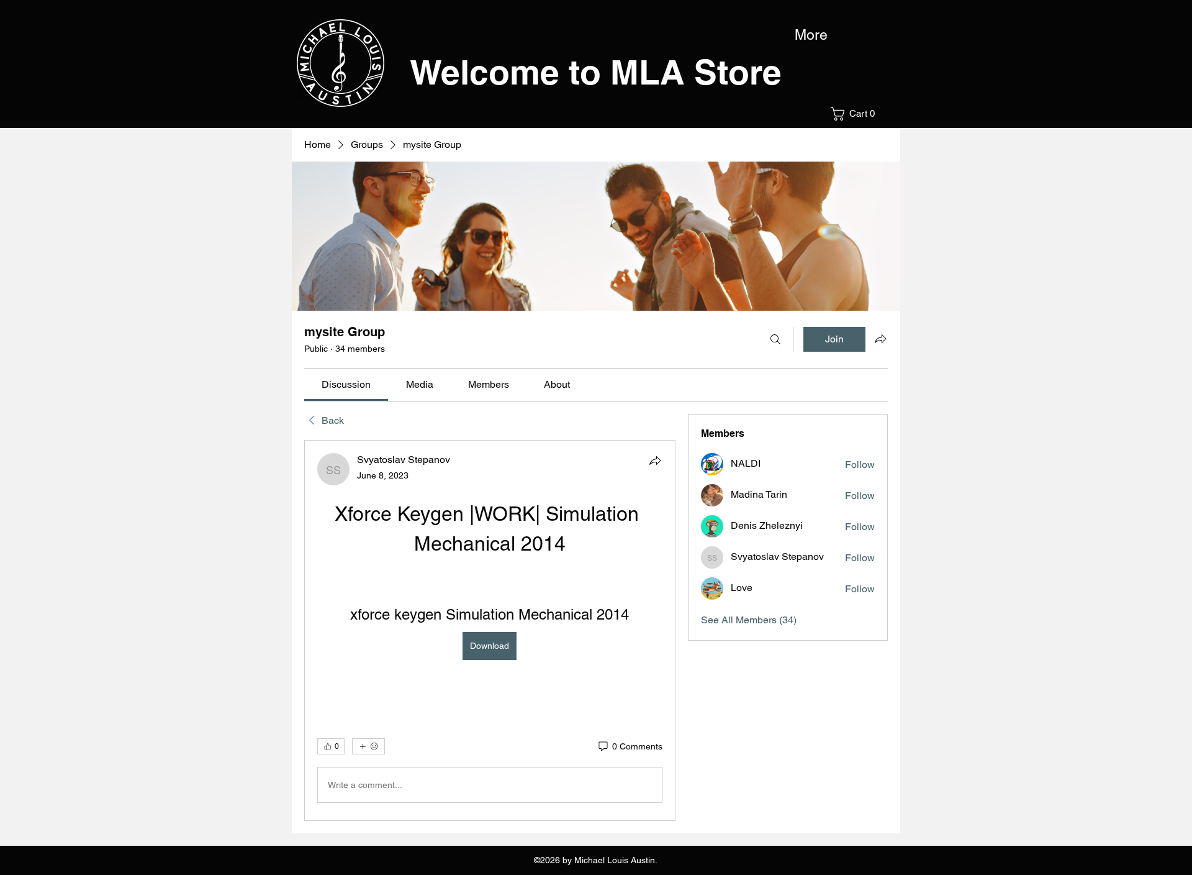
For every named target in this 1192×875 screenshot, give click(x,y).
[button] (857, 114)
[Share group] (880, 338)
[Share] (655, 460)
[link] (346, 384)
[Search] (775, 339)
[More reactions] (368, 746)
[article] (489, 630)
